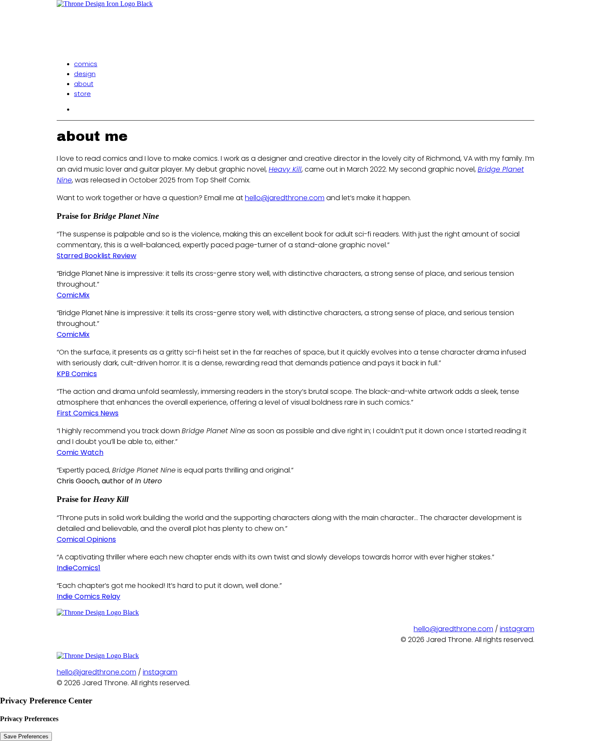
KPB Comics (77, 374)
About (83, 83)
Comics (85, 63)
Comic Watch (80, 452)
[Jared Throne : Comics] (295, 26)
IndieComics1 (78, 568)
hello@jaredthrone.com (284, 198)
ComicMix (73, 295)
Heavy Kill (285, 169)
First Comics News (88, 413)
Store (82, 93)
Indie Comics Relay (88, 596)
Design (85, 73)
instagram (517, 629)
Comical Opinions (86, 539)
